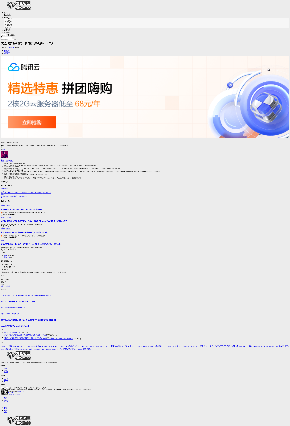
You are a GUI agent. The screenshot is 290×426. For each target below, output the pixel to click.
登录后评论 (5, 188)
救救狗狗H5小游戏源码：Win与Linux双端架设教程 (21, 209)
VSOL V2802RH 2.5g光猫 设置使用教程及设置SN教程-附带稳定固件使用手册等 (26, 295)
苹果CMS (9, 26)
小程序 (177, 346)
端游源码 (12, 349)
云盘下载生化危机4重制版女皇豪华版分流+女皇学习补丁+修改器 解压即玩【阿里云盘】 (28, 320)
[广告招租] (1, 148)
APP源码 (11, 346)
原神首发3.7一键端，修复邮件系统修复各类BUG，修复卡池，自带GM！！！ (24, 337)
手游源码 (231, 346)
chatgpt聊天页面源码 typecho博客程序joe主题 (15, 326)
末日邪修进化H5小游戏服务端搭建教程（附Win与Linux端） (25, 232)
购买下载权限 (5, 260)
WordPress (9, 22)
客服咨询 (6, 380)
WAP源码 (71, 346)
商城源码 (161, 346)
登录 (13, 35)
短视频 (3, 349)
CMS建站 (19, 346)
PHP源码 (63, 346)
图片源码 (170, 346)
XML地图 (10, 392)
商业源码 (7, 29)
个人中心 (6, 368)
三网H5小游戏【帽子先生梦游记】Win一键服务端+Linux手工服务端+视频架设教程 (34, 221)
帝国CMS (9, 24)
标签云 (5, 370)
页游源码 (11, 47)
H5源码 (30, 346)
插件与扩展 (242, 346)
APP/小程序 (8, 15)
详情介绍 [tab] (7, 50)
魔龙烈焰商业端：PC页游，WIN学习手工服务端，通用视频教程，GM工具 (31, 244)
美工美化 (47, 349)
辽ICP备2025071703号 (14, 394)
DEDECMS (10, 18)
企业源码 (98, 346)
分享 (3, 161)
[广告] (145, 138)
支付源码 (250, 346)
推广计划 (6, 381)
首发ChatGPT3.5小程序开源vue (11, 314)
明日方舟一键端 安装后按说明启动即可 (13, 307)
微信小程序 (216, 346)
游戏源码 (7, 30)
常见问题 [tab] (7, 52)
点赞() (11, 161)
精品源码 (22, 349)
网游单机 (31, 349)
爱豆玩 (2, 159)
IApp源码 (37, 346)
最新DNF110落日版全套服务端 (12, 332)
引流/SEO (195, 346)
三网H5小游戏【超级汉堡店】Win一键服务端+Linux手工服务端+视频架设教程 (24, 334)
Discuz (8, 20)
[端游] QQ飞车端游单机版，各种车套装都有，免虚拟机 (18, 301)
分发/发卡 (130, 346)
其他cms (9, 27)
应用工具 (189, 346)
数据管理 (257, 346)
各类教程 (7, 32)
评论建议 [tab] (6, 53)
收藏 (7, 161)
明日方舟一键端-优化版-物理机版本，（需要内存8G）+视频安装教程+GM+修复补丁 (26, 335)
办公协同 (139, 346)
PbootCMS (55, 346)
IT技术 (46, 346)
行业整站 (67, 349)
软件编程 (78, 349)
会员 (6, 255)
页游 (3, 150)
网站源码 (7, 14)
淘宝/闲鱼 (274, 346)
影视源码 (204, 346)
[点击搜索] (16, 39)
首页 (6, 12)
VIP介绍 (6, 378)
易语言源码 (268, 346)
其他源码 (119, 346)
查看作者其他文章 (5, 286)
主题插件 (7, 17)
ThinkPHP (9, 21)
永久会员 (7, 257)
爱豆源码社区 (20, 391)
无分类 (263, 346)
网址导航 (6, 372)
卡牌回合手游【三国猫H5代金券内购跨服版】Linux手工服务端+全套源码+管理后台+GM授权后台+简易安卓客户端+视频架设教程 (38, 339)
